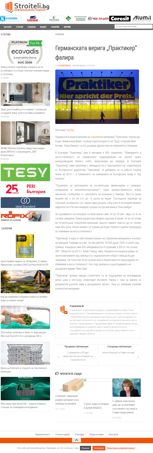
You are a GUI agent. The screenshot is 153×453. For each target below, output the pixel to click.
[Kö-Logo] (54, 20)
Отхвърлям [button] (99, 448)
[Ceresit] (120, 20)
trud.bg (70, 130)
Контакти (113, 434)
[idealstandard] (25, 207)
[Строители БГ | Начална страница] (26, 7)
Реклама (79, 434)
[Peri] (25, 194)
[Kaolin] (10, 20)
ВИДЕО (43, 27)
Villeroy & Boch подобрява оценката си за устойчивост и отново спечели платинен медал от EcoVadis (25, 70)
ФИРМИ (67, 27)
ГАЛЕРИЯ (55, 27)
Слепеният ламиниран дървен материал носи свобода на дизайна (67, 399)
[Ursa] (32, 20)
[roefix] (25, 220)
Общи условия (96, 434)
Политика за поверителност (121, 448)
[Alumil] (141, 20)
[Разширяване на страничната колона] (149, 34)
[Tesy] (25, 180)
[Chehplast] (98, 20)
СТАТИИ (19, 27)
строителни (97, 136)
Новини (59, 34)
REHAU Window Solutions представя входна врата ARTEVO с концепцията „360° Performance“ (23, 152)
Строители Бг (64, 65)
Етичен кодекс (63, 434)
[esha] (76, 20)
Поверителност (42, 434)
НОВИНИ (32, 27)
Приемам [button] (85, 448)
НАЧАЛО (8, 27)
